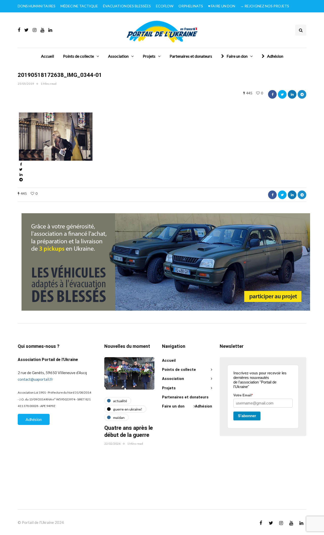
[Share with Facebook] (272, 94)
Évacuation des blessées (127, 6)
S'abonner (247, 416)
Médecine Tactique (79, 6)
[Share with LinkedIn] (292, 94)
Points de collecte (78, 56)
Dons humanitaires (36, 6)
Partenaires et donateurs (191, 56)
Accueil (47, 56)
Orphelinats (190, 6)
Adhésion (275, 56)
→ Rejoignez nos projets (264, 6)
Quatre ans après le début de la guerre (128, 431)
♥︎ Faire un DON (221, 6)
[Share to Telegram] (302, 94)
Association (118, 56)
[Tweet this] (282, 94)
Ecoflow (164, 6)
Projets (149, 56)
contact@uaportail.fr (35, 379)
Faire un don (237, 56)
